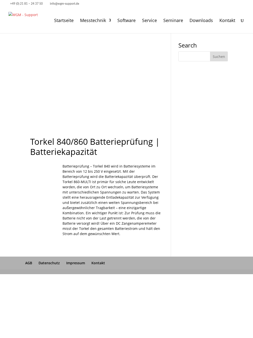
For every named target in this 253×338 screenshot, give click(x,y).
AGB (28, 263)
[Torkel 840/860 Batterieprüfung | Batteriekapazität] (43, 197)
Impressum (75, 263)
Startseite (64, 21)
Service (149, 21)
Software (126, 21)
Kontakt (227, 21)
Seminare (173, 21)
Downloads (201, 21)
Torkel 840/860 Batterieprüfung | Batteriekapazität (95, 146)
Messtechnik (93, 21)
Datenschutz (49, 263)
